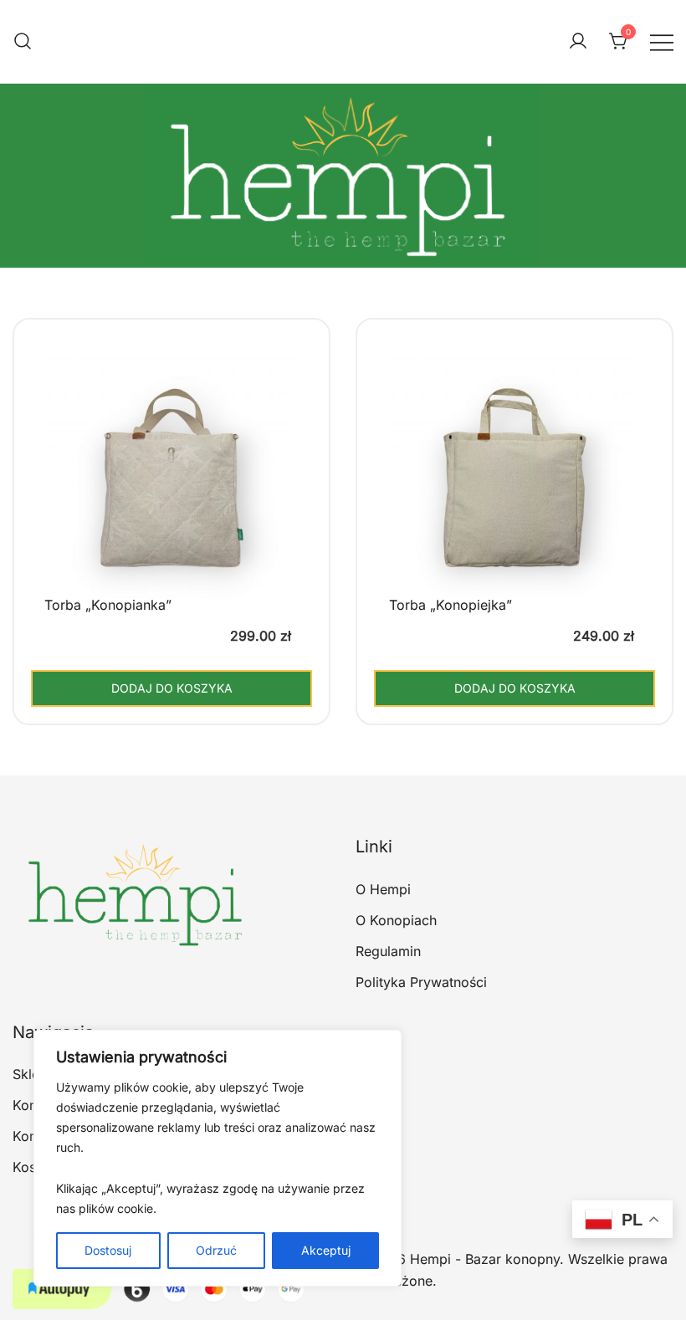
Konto (31, 1136)
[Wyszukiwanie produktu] (23, 42)
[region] (217, 1158)
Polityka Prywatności (421, 982)
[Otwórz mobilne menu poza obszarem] (661, 41)
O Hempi (383, 889)
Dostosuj (107, 1250)
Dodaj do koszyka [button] (172, 688)
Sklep (30, 1074)
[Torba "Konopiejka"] (514, 491)
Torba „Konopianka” (108, 604)
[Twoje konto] (578, 42)
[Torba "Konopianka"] (171, 491)
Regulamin (388, 951)
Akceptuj (326, 1250)
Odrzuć (216, 1250)
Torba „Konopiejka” (450, 604)
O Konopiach (396, 920)
